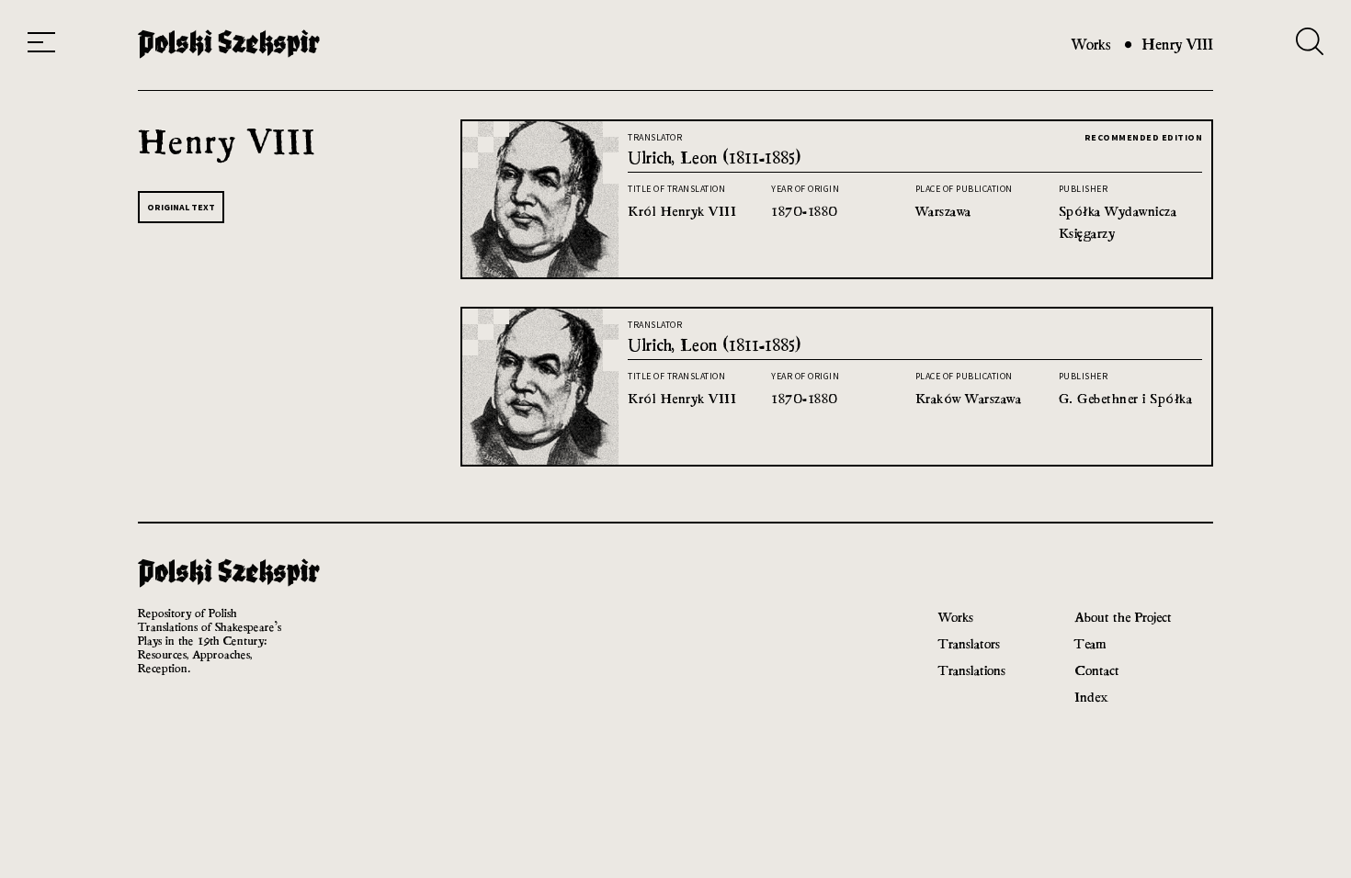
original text (181, 207)
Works (1091, 44)
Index (1091, 696)
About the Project (1123, 616)
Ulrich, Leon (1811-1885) (714, 157)
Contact (1096, 670)
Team (1090, 643)
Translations (971, 670)
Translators (969, 643)
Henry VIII (1177, 44)
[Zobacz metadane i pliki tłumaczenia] (540, 272)
